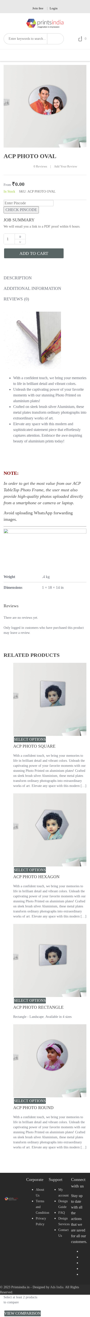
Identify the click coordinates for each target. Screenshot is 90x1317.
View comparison (22, 1313)
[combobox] (25, 38)
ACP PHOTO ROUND (33, 1107)
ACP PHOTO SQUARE (34, 746)
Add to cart (33, 253)
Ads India (56, 1287)
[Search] (55, 38)
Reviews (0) (16, 299)
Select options (30, 739)
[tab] (18, 278)
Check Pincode (21, 210)
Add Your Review (65, 166)
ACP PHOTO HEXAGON (36, 876)
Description (18, 277)
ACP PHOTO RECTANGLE (38, 1007)
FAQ (61, 1212)
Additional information (32, 288)
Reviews (40, 166)
